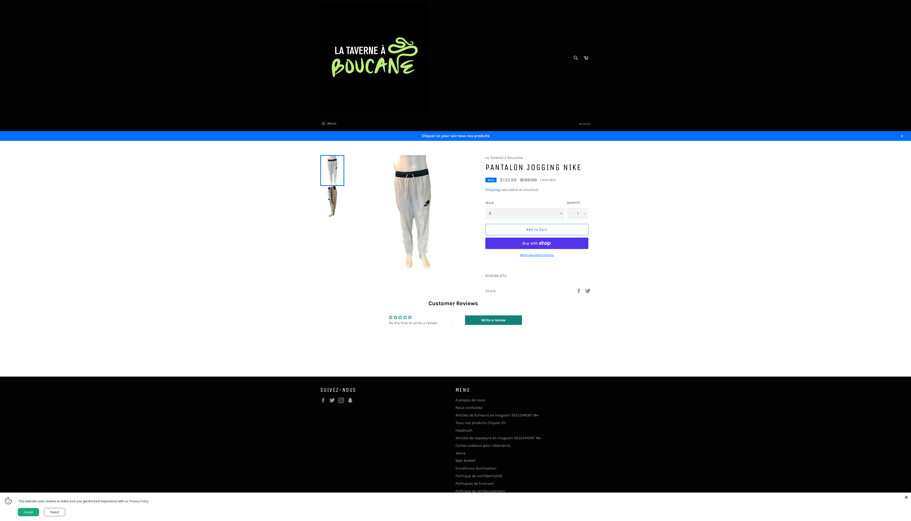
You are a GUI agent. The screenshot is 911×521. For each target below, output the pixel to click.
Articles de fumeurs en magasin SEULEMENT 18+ (497, 415)
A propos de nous (470, 400)
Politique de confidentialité (479, 476)
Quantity (573, 202)
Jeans (460, 453)
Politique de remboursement (480, 491)
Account (585, 123)
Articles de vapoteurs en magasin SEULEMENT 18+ (498, 438)
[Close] (906, 497)
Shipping (492, 190)
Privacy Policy (139, 501)
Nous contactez (469, 407)
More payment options (537, 255)
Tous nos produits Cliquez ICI (481, 422)
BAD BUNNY (466, 460)
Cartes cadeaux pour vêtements (483, 445)
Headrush (464, 430)
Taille (489, 202)
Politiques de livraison (475, 483)
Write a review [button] (493, 320)
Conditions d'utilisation (476, 468)
